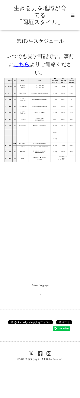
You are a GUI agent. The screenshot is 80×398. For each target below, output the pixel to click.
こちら (22, 64)
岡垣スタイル (32, 359)
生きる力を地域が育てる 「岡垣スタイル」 (40, 15)
